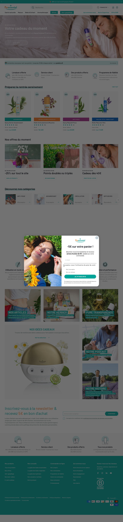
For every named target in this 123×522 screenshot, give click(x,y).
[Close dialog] (97, 238)
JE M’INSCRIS (80, 276)
